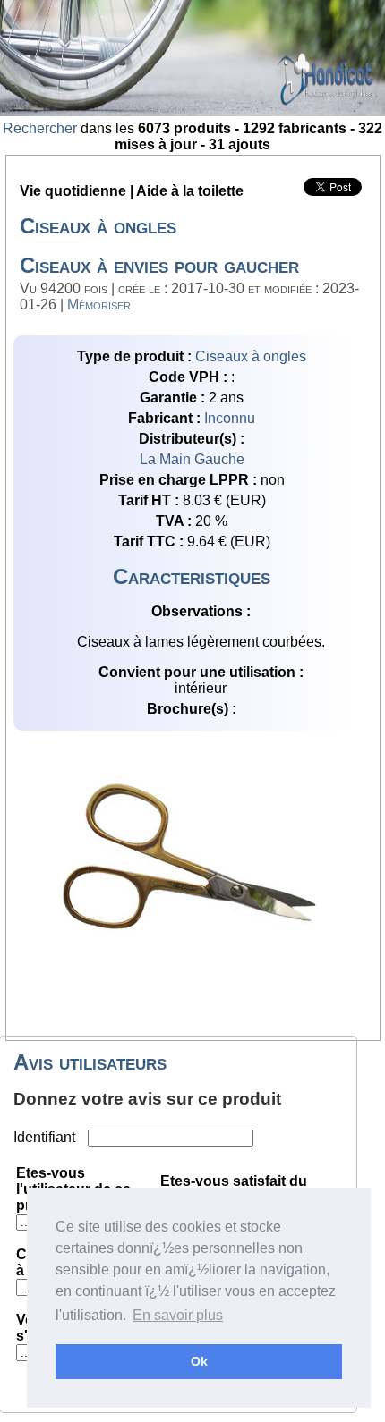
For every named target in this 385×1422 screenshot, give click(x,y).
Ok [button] (199, 1361)
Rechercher (40, 128)
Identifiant (46, 1137)
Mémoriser (99, 304)
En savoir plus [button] (178, 1315)
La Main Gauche (192, 459)
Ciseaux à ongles (250, 356)
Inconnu (229, 418)
